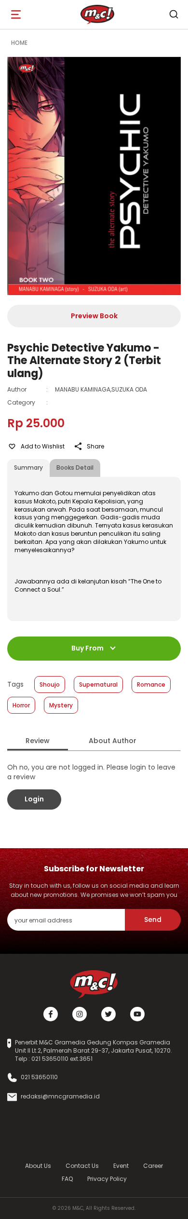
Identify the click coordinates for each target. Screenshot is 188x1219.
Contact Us (82, 1166)
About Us (38, 1166)
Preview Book (94, 316)
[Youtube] (137, 1014)
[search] (173, 14)
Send (152, 919)
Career (153, 1166)
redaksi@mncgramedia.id (60, 1096)
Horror (21, 705)
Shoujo (50, 684)
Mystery (61, 705)
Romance (151, 684)
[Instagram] (79, 1014)
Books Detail (75, 467)
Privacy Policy (107, 1179)
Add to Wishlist (43, 446)
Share (95, 446)
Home (19, 43)
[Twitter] (108, 1014)
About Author (112, 740)
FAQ (67, 1179)
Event (121, 1166)
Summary (28, 467)
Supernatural (98, 684)
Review (38, 740)
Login (34, 799)
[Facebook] (50, 1014)
